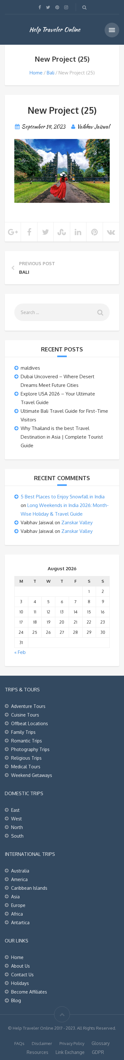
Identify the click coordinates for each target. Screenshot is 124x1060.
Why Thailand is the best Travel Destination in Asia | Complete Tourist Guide (62, 437)
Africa (17, 914)
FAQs (19, 1043)
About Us (20, 966)
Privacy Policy (71, 1043)
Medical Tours (25, 766)
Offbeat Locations (29, 723)
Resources (37, 1052)
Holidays (20, 983)
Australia (20, 870)
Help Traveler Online (54, 29)
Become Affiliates (29, 992)
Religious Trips (26, 758)
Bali (50, 73)
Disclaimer (42, 1043)
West (16, 818)
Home (36, 73)
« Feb (20, 652)
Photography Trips (30, 749)
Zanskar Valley (77, 522)
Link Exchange (70, 1052)
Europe (18, 905)
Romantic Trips (26, 740)
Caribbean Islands (29, 888)
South (17, 836)
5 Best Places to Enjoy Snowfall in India (63, 497)
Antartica (20, 922)
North (17, 827)
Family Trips (23, 732)
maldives (30, 368)
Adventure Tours (28, 706)
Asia (15, 896)
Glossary (101, 1043)
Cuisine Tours (25, 715)
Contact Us (22, 974)
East (15, 810)
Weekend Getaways (31, 775)
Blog (16, 1000)
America (19, 879)
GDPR (98, 1052)
